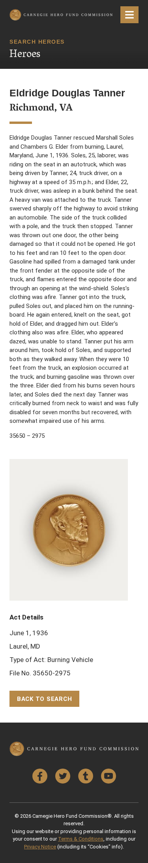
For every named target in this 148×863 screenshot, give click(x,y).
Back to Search (44, 699)
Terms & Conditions (80, 839)
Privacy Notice (40, 847)
